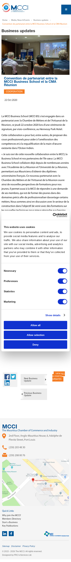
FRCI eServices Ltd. (23, 555)
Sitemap (6, 546)
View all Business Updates (58, 376)
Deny (35, 344)
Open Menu (66, 9)
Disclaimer (16, 546)
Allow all (35, 325)
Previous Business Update (32, 394)
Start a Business (10, 522)
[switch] (62, 281)
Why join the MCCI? (11, 515)
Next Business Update (30, 379)
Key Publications (10, 525)
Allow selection (35, 334)
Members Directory (11, 518)
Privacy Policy (28, 546)
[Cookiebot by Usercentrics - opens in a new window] (52, 215)
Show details (52, 315)
